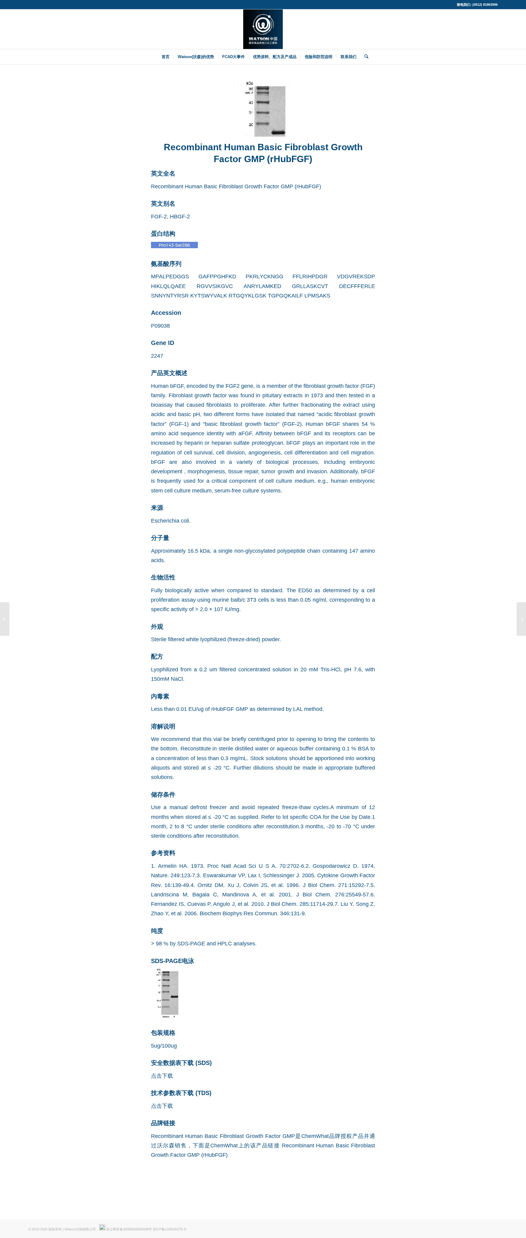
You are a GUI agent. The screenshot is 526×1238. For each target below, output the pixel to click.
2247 (157, 356)
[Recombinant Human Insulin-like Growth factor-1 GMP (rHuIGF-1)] (4, 619)
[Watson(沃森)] (263, 29)
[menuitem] (166, 56)
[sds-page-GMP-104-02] (263, 109)
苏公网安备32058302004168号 (128, 1229)
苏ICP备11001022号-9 (169, 1229)
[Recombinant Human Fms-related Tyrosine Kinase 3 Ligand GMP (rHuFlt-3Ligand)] (521, 619)
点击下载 (162, 1076)
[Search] (364, 56)
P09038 (160, 325)
